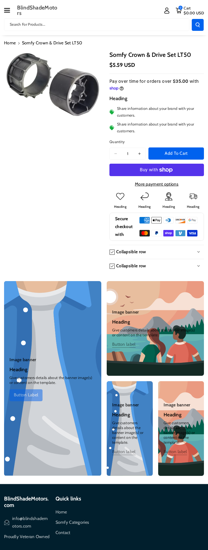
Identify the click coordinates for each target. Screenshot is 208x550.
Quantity (117, 141)
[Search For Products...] (198, 25)
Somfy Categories (72, 522)
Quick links (68, 498)
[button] (10, 10)
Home (10, 42)
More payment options (156, 184)
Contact (63, 532)
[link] (26, 395)
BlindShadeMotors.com (26, 501)
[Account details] (167, 11)
